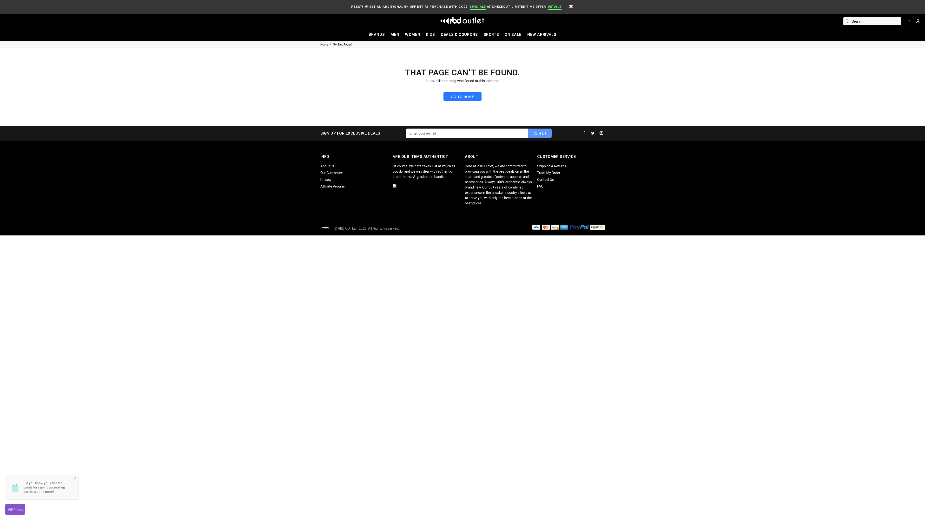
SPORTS (491, 34)
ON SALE (513, 34)
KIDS (430, 34)
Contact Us (545, 180)
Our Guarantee (331, 173)
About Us (327, 166)
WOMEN (412, 34)
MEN (394, 34)
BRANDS (377, 34)
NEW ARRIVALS (541, 34)
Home (324, 44)
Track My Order (548, 173)
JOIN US (540, 134)
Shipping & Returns (551, 166)
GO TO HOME (462, 97)
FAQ (540, 186)
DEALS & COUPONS (459, 34)
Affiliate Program (333, 186)
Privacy (325, 180)
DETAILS (554, 6)
